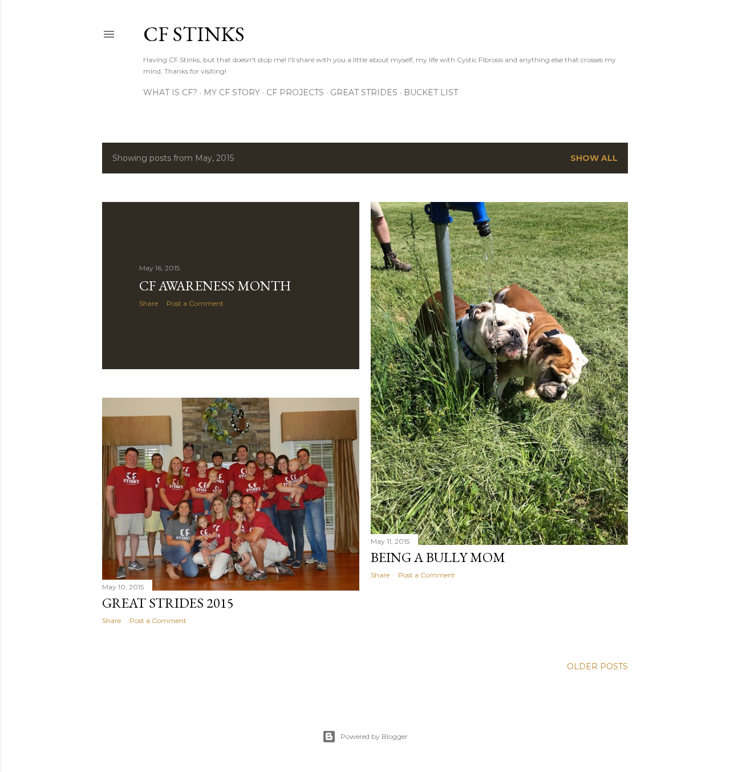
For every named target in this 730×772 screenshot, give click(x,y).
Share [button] (148, 303)
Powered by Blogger (374, 736)
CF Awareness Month (215, 285)
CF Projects (295, 92)
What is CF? (170, 92)
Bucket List (431, 92)
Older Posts (597, 666)
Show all (594, 158)
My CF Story (232, 92)
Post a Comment (195, 303)
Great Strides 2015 (168, 603)
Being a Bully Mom (438, 557)
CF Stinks (194, 34)
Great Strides (364, 92)
